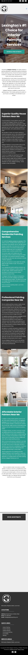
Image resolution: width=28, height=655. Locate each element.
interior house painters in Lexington (13, 123)
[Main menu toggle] (26, 8)
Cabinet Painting (6, 630)
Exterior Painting (6, 628)
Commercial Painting (7, 632)
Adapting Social (13, 649)
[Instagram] (23, 1)
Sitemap (4, 635)
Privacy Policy (21, 649)
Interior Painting (6, 627)
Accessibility (5, 633)
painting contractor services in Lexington (13, 316)
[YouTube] (26, 1)
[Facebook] (20, 1)
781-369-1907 (9, 1)
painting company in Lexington (16, 241)
